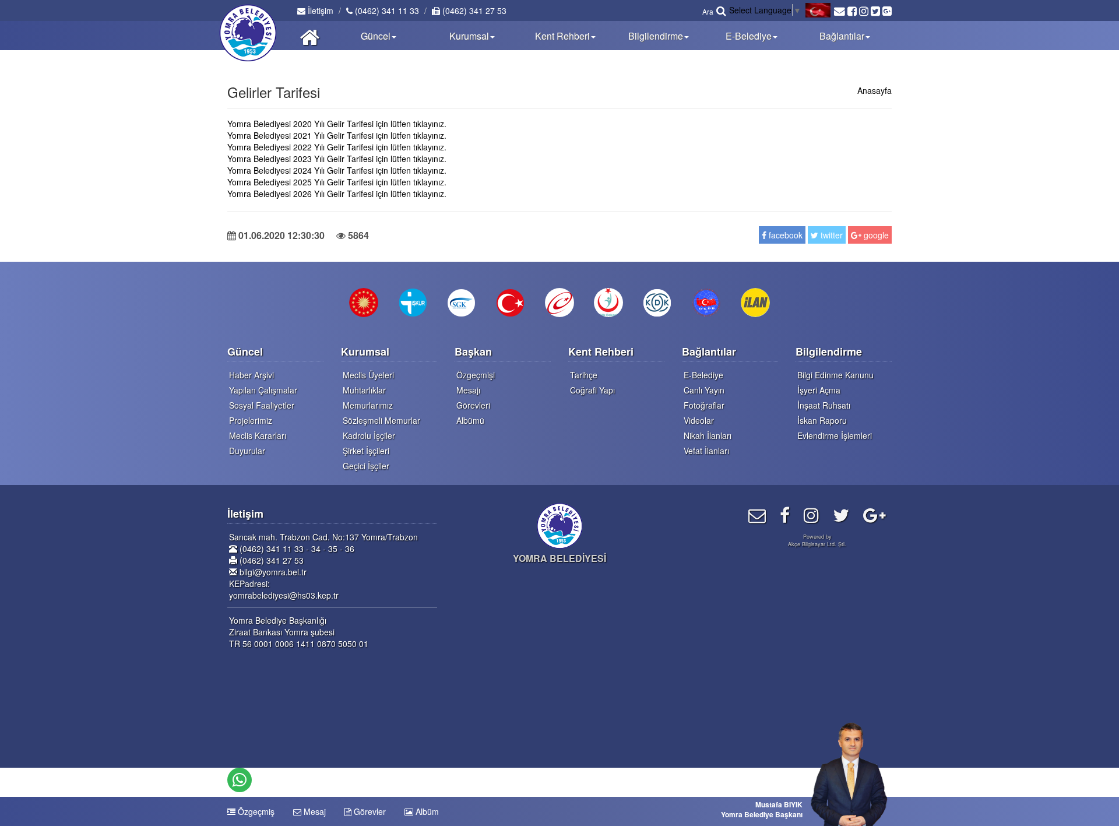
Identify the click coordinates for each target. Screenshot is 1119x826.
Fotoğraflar (704, 405)
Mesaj (313, 811)
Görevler (368, 811)
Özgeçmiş (255, 811)
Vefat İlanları (706, 450)
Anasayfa (874, 90)
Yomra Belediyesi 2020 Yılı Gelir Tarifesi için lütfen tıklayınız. (336, 123)
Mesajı (468, 390)
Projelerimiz (250, 420)
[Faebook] (785, 514)
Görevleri (473, 405)
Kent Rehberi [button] (562, 36)
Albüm (426, 811)
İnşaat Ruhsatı (823, 405)
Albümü (470, 420)
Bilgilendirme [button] (655, 36)
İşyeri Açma (818, 390)
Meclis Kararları (257, 435)
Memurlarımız (368, 405)
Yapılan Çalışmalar (263, 390)
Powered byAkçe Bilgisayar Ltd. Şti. (817, 540)
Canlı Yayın (704, 390)
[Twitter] (841, 514)
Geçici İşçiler (366, 466)
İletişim (319, 10)
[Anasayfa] (309, 35)
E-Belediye (703, 375)
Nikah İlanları (707, 435)
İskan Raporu (822, 420)
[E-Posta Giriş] (757, 514)
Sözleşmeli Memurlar (381, 420)
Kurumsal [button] (469, 36)
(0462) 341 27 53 (473, 10)
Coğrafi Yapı (592, 390)
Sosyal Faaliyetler (261, 405)
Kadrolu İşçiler (369, 435)
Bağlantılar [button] (841, 36)
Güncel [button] (375, 36)
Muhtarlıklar (364, 390)
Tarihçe (583, 375)
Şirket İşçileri (366, 450)
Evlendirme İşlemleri (834, 435)
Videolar (699, 420)
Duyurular (247, 450)
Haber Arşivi (251, 375)
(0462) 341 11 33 (386, 10)
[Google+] (874, 514)
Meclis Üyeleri (368, 375)
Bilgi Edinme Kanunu (835, 375)
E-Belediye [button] (749, 36)
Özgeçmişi (475, 375)
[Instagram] (811, 514)
